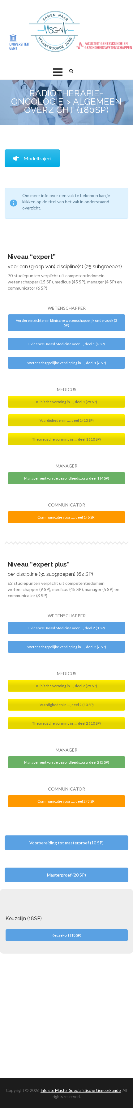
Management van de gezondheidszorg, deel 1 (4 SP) (66, 478)
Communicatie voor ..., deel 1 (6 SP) (66, 517)
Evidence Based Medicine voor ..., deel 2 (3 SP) (66, 628)
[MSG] (66, 31)
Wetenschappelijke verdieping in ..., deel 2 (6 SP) (66, 647)
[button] (57, 72)
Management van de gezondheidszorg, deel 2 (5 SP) (66, 762)
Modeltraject (38, 158)
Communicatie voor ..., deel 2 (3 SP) (66, 801)
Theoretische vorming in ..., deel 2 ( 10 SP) (66, 723)
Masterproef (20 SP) (66, 874)
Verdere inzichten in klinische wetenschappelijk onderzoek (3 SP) (66, 322)
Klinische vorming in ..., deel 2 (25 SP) (66, 685)
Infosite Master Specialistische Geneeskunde (81, 1090)
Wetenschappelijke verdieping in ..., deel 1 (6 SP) (66, 362)
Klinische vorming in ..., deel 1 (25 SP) (66, 401)
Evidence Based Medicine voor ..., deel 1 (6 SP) (66, 344)
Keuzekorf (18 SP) (66, 935)
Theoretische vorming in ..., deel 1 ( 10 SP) (66, 439)
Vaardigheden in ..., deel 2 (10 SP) (67, 704)
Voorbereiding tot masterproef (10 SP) (66, 842)
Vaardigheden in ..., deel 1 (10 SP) (67, 420)
